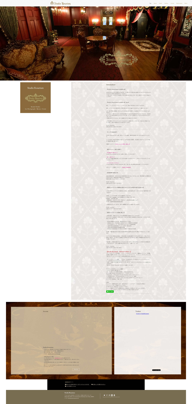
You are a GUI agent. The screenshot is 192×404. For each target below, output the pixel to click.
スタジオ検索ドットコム (71, 386)
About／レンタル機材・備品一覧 (122, 144)
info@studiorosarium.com (116, 201)
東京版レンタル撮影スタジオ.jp (98, 384)
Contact (114, 197)
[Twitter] (104, 395)
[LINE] (112, 395)
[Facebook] (107, 395)
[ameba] (114, 395)
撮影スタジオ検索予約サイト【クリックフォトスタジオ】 (77, 384)
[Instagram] (109, 395)
